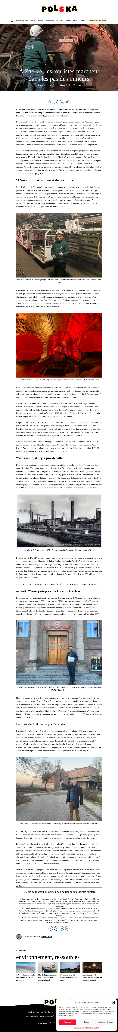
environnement (42, 85)
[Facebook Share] (51, 102)
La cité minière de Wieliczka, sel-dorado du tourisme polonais (92, 977)
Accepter (67, 1022)
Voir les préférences (105, 1022)
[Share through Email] (67, 102)
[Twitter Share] (56, 102)
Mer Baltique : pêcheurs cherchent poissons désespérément (47, 977)
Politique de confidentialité (92, 1028)
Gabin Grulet (46, 936)
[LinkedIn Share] (62, 102)
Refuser (87, 1022)
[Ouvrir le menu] (12, 20)
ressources (54, 85)
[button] (113, 1002)
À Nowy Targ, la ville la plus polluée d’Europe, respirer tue (25, 977)
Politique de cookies (78, 1028)
